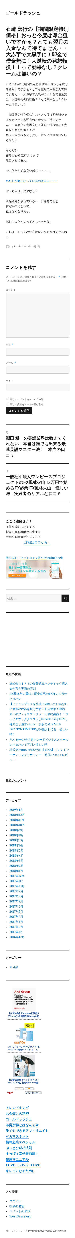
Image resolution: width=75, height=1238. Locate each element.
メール (11, 362)
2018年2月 (16, 866)
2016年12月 (17, 937)
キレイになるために (20, 1171)
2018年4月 (16, 855)
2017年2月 (16, 927)
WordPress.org (20, 1216)
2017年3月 (16, 922)
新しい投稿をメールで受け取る (26, 404)
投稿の (16, 1206)
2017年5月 (16, 911)
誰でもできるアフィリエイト (27, 1131)
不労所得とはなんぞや (22, 1125)
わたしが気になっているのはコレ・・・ (32, 181)
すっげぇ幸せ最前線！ (22, 1153)
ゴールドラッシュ (23, 13)
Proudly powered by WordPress (47, 1231)
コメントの (19, 1211)
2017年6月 (16, 906)
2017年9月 (16, 891)
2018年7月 (16, 840)
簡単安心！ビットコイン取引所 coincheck (34, 558)
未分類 (13, 967)
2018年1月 (16, 871)
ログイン (15, 1201)
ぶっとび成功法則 (19, 1148)
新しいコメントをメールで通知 (26, 399)
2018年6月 (16, 845)
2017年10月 (17, 886)
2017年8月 (16, 896)
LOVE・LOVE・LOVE (23, 1165)
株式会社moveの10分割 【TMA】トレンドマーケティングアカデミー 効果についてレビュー (39, 755)
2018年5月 (16, 850)
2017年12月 (16, 876)
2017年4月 (16, 916)
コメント (11, 289)
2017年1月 (16, 932)
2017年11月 (16, 881)
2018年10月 (17, 825)
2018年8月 (16, 835)
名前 (9, 344)
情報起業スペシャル (20, 1142)
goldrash (16, 246)
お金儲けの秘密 (17, 1113)
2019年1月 (16, 810)
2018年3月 (16, 860)
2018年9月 (16, 830)
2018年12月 (17, 815)
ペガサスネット (17, 1136)
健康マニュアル (17, 1159)
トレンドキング (17, 1108)
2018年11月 (16, 820)
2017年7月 (16, 901)
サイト (9, 380)
